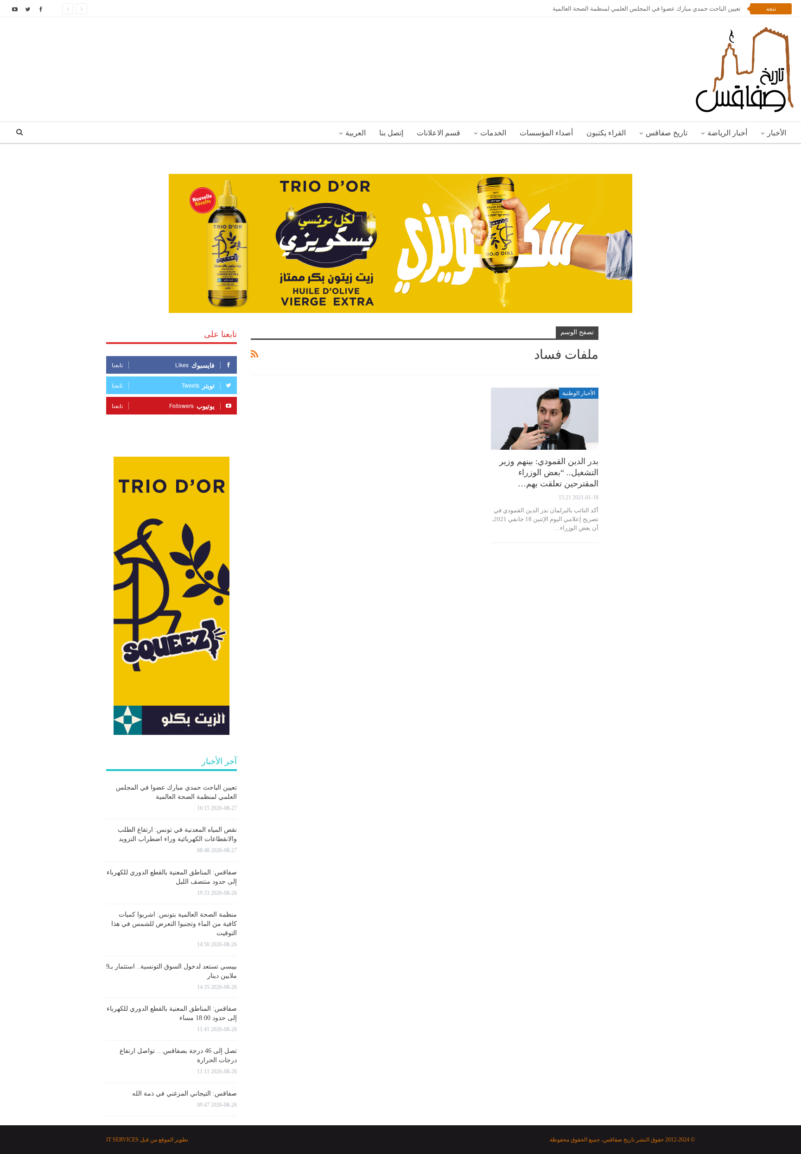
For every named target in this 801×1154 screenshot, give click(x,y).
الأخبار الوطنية (578, 393)
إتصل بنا (391, 133)
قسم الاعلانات (438, 133)
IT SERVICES (122, 1139)
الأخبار (776, 133)
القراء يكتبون (606, 133)
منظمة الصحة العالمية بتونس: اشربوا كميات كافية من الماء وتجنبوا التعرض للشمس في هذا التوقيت (174, 924)
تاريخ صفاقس (666, 133)
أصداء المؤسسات (546, 133)
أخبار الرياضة (727, 133)
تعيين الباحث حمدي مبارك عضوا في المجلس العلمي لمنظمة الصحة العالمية (647, 8)
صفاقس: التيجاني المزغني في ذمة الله (184, 1093)
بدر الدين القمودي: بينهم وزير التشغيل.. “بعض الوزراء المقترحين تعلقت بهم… (548, 472)
